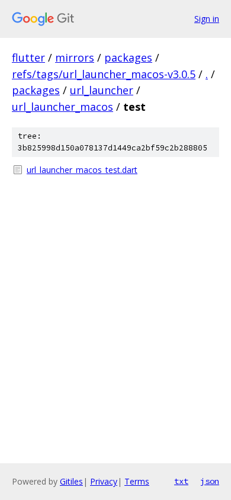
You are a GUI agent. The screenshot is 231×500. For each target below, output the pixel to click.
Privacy (103, 481)
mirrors (74, 57)
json (209, 481)
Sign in (206, 18)
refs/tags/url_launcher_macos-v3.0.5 (103, 74)
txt (181, 481)
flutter (28, 57)
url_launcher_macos (62, 107)
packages (128, 57)
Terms (136, 481)
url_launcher (101, 90)
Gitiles (71, 481)
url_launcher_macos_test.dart (82, 169)
